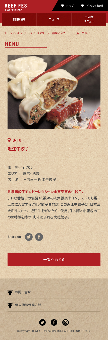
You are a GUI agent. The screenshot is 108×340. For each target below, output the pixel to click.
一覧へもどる (54, 259)
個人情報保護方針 (28, 305)
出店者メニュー (89, 19)
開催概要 (19, 19)
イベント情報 (94, 6)
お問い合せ (23, 292)
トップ (70, 6)
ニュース (54, 19)
